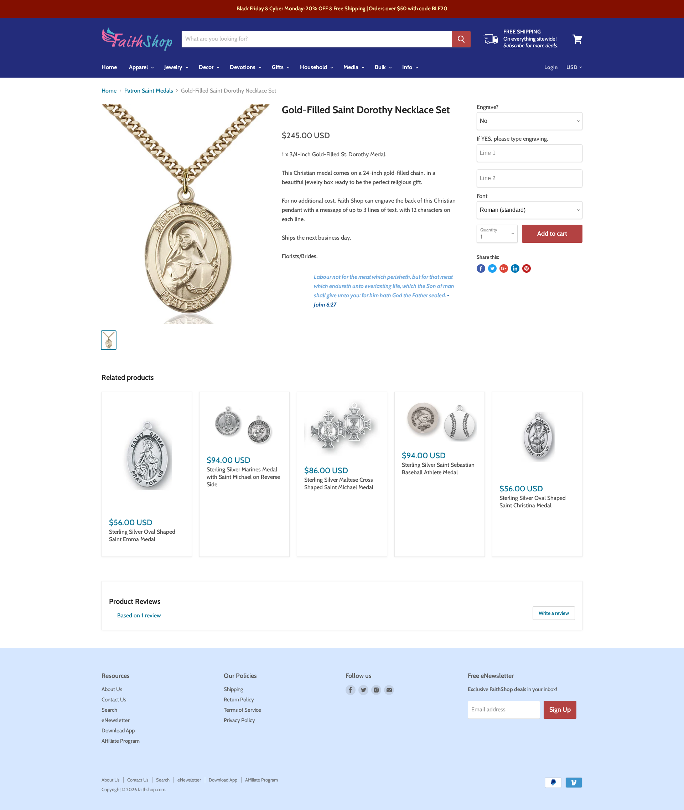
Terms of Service (242, 710)
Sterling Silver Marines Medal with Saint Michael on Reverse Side (243, 477)
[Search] (461, 39)
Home (109, 67)
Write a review (554, 613)
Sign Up (560, 710)
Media (351, 67)
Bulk (381, 67)
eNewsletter (116, 720)
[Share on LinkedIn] (515, 268)
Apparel (139, 67)
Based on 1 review (139, 615)
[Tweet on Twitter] (492, 268)
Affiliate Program (121, 741)
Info (408, 67)
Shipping (233, 689)
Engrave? (487, 107)
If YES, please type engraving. (512, 139)
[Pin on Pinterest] (526, 268)
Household (314, 67)
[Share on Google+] (503, 268)
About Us (112, 689)
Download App (118, 730)
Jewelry (174, 67)
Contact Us (114, 699)
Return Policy (239, 699)
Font (482, 196)
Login (551, 67)
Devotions (243, 67)
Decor (207, 67)
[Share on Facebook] (481, 268)
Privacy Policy (239, 720)
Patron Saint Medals (148, 91)
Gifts (278, 67)
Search (109, 710)
